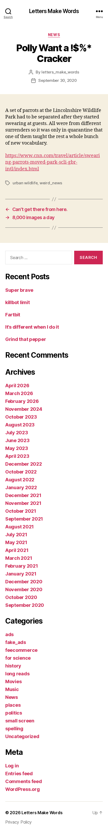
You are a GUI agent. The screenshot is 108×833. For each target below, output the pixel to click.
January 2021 (20, 574)
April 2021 (16, 550)
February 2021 (21, 566)
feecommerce (21, 650)
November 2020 (23, 589)
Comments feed (23, 781)
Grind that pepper (25, 339)
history (13, 666)
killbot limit (17, 302)
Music (12, 689)
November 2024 (23, 409)
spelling (14, 728)
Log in (12, 765)
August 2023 (20, 424)
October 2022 (21, 472)
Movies (13, 681)
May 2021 (16, 542)
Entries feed (19, 773)
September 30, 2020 (57, 80)
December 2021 (23, 495)
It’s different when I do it (32, 327)
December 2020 (23, 581)
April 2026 (17, 385)
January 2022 (21, 487)
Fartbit (12, 314)
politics (13, 713)
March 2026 (19, 393)
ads (9, 634)
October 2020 (21, 597)
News (54, 34)
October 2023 (21, 417)
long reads (17, 673)
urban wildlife (25, 182)
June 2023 (17, 440)
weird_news (51, 182)
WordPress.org (22, 789)
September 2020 (24, 605)
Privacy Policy (18, 822)
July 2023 (16, 432)
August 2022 (19, 479)
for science (18, 658)
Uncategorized (22, 736)
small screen (19, 720)
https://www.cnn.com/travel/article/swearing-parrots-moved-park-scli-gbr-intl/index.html (52, 162)
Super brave (19, 290)
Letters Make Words (54, 11)
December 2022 (23, 464)
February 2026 (22, 401)
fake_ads (15, 642)
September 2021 (24, 519)
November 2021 (23, 503)
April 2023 (17, 456)
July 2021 (16, 534)
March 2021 (18, 558)
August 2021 (19, 526)
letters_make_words (60, 72)
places (12, 705)
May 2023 (16, 448)
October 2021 (20, 511)
